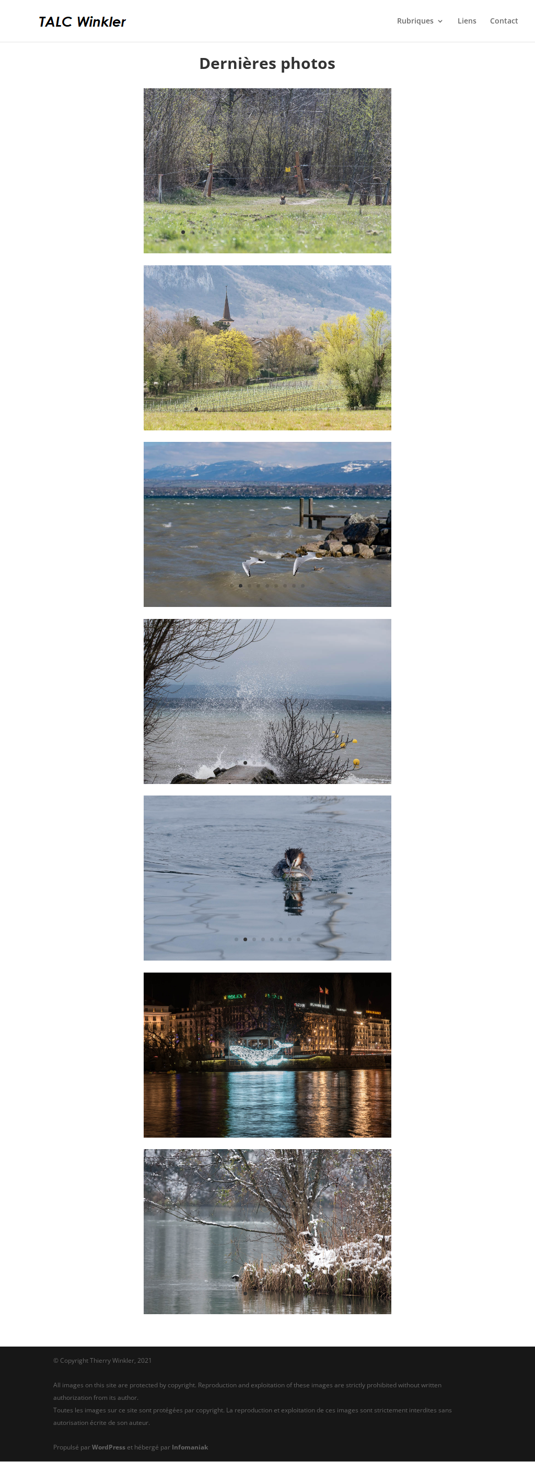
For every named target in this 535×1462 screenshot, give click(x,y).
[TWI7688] (267, 604)
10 (254, 232)
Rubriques (415, 21)
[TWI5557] (267, 958)
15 (298, 232)
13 (281, 232)
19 (334, 232)
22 (361, 232)
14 (290, 232)
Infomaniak (190, 1447)
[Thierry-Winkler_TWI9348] (267, 250)
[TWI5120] (267, 1311)
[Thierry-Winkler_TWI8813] (267, 427)
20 (343, 232)
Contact (504, 21)
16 (307, 232)
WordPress (108, 1447)
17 (316, 232)
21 (352, 232)
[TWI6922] (267, 781)
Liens (467, 21)
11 (263, 232)
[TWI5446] (267, 1135)
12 (272, 232)
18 (325, 232)
